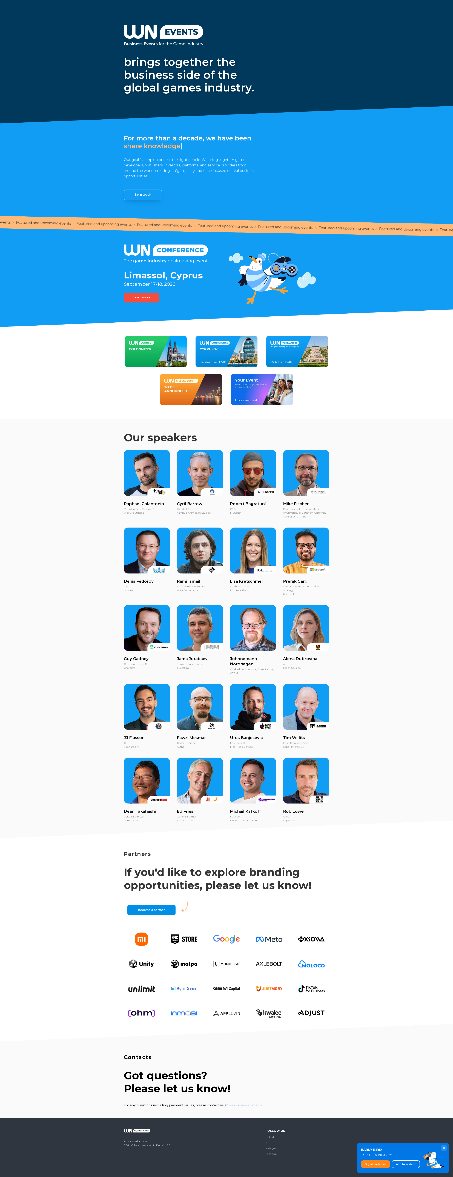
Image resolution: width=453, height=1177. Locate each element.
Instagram (271, 1148)
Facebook (271, 1153)
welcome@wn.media (245, 1105)
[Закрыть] (444, 1148)
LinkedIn (270, 1137)
